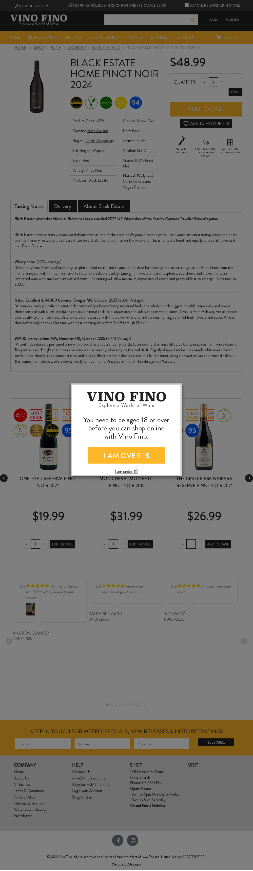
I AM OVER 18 (126, 455)
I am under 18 (126, 472)
